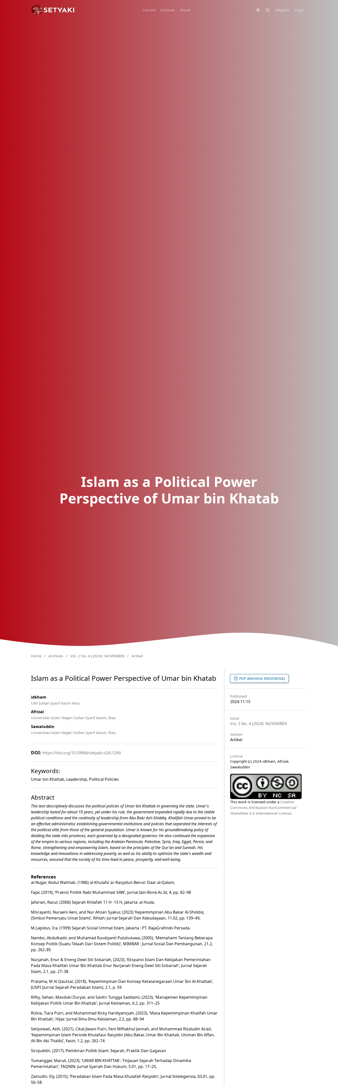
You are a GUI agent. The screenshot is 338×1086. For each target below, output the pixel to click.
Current (149, 9)
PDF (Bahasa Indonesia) (261, 678)
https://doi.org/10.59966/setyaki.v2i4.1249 (81, 752)
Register (283, 9)
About (185, 9)
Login (299, 9)
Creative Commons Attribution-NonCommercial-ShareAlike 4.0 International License (263, 807)
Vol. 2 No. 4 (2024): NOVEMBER (97, 655)
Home (36, 655)
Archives (167, 9)
